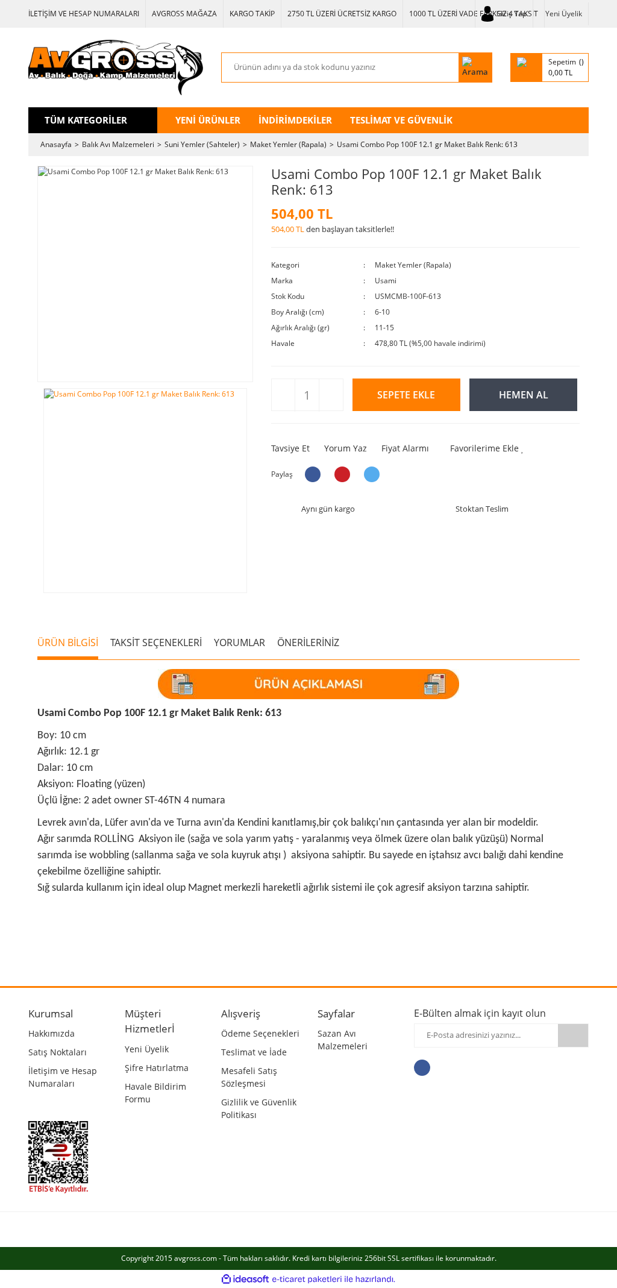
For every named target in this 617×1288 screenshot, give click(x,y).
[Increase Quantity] (330, 395)
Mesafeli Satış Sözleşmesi (249, 1077)
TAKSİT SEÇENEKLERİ (156, 642)
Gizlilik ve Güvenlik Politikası (258, 1108)
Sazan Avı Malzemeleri (343, 1040)
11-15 (384, 327)
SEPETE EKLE (406, 394)
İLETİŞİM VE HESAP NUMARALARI (83, 13)
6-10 (382, 312)
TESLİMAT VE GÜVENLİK (401, 120)
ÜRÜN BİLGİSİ (67, 642)
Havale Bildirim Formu (155, 1093)
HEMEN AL (523, 394)
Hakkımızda (51, 1033)
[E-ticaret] (307, 1279)
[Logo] (115, 67)
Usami (385, 280)
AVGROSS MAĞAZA (184, 13)
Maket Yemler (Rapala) (413, 265)
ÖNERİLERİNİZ (308, 642)
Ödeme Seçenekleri (260, 1033)
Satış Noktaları (57, 1052)
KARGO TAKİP (252, 13)
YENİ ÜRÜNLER (207, 120)
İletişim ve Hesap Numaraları (62, 1077)
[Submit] (573, 1035)
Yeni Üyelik (563, 13)
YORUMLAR (239, 642)
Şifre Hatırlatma (157, 1067)
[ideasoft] (245, 1279)
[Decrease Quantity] (283, 395)
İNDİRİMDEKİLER (295, 120)
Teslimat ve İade (254, 1052)
